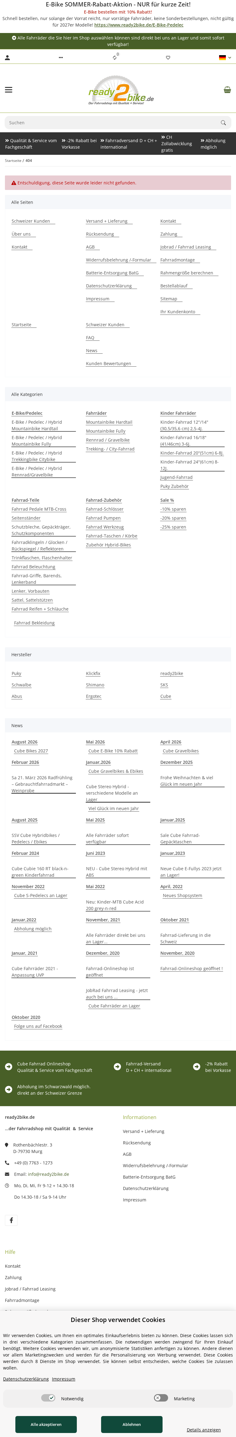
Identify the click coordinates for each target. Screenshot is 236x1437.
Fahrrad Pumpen (103, 518)
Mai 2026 (95, 742)
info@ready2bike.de (48, 1174)
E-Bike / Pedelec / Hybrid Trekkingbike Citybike (37, 456)
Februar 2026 (25, 762)
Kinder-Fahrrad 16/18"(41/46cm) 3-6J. (183, 440)
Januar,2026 (98, 762)
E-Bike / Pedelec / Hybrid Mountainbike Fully (37, 440)
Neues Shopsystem (182, 895)
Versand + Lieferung (143, 1131)
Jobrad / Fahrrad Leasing (30, 1289)
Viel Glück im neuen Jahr (113, 808)
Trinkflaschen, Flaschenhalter (42, 558)
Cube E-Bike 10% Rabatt (113, 751)
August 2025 (24, 820)
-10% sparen (173, 509)
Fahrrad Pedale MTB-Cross (39, 509)
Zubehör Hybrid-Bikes (108, 545)
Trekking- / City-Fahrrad (110, 449)
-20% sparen (173, 518)
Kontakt (13, 1266)
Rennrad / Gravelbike (108, 440)
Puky (16, 673)
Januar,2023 (172, 853)
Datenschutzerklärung (146, 1188)
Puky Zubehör (174, 486)
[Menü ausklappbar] (8, 89)
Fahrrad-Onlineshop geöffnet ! (191, 968)
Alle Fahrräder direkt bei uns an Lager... (115, 938)
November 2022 (28, 886)
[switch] (48, 1398)
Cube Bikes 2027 (31, 751)
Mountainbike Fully (105, 431)
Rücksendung (137, 1143)
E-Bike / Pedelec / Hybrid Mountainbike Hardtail (37, 425)
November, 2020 (177, 953)
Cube (165, 696)
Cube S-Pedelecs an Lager (40, 895)
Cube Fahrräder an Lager (114, 1006)
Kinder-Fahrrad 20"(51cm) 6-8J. (192, 453)
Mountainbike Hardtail (109, 422)
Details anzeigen (204, 1430)
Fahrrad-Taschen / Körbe (111, 536)
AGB (127, 1154)
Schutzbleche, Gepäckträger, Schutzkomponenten (41, 530)
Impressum (134, 1200)
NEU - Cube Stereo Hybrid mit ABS (116, 872)
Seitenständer (26, 518)
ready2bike (171, 673)
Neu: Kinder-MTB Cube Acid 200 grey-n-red (115, 905)
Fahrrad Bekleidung (34, 623)
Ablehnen (132, 1424)
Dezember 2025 (176, 762)
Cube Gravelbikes (181, 751)
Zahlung (13, 1277)
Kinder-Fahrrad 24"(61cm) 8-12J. (189, 465)
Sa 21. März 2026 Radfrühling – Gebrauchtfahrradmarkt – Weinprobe (42, 784)
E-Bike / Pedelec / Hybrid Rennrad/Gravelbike (37, 471)
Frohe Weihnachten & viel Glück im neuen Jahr (186, 781)
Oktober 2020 (26, 1017)
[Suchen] (226, 122)
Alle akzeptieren (46, 1424)
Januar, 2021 (24, 953)
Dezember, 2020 (103, 953)
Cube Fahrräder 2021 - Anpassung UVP (35, 972)
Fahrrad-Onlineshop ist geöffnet (110, 972)
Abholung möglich (33, 929)
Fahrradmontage (22, 1300)
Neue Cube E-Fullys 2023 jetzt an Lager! (191, 872)
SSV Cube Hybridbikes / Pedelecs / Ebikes (36, 838)
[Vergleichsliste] (114, 57)
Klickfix (93, 673)
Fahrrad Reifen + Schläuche (40, 609)
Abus (17, 696)
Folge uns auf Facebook (38, 1026)
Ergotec (93, 696)
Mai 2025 (95, 820)
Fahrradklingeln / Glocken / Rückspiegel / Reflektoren (39, 545)
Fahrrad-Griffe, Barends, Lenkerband (37, 579)
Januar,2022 (24, 920)
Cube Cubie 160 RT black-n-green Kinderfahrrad (40, 872)
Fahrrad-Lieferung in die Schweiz (185, 938)
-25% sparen (173, 527)
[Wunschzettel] (168, 57)
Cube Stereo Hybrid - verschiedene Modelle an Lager (112, 793)
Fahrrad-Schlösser (105, 509)
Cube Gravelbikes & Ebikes (115, 771)
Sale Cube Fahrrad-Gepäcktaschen (180, 838)
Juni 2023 (95, 853)
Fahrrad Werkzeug (105, 527)
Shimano (95, 685)
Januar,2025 (172, 820)
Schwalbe (21, 685)
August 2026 (24, 742)
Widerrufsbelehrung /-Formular (155, 1165)
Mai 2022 (95, 886)
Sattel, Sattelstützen (32, 600)
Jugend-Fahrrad (176, 477)
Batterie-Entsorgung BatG (149, 1177)
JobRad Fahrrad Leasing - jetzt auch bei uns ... (117, 993)
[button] (60, 57)
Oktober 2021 (174, 920)
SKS (164, 685)
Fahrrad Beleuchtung (33, 567)
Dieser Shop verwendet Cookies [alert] (118, 1320)
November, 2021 (103, 920)
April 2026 (170, 742)
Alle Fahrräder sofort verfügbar (107, 838)
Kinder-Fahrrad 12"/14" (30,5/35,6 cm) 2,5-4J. (184, 425)
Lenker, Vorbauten (30, 591)
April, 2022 (171, 886)
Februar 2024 (25, 853)
